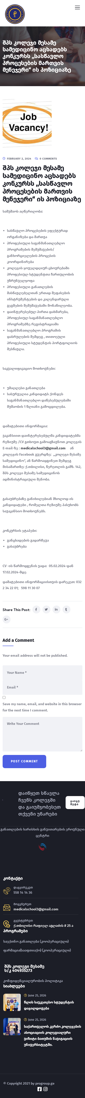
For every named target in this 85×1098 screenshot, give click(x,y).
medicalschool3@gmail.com (43, 448)
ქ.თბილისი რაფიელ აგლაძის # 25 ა (43, 926)
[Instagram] (45, 1089)
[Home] (2, 803)
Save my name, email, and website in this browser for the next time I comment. (42, 707)
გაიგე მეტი (75, 803)
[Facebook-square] (39, 1089)
